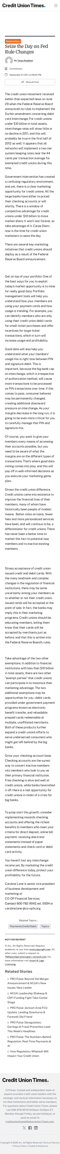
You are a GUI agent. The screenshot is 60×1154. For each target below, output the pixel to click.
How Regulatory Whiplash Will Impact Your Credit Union (27, 1053)
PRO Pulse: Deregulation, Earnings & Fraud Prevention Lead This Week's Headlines (28, 1027)
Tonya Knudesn (25, 60)
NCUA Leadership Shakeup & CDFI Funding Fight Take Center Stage (27, 998)
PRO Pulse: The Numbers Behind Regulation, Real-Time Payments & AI (29, 1041)
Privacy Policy (20, 1146)
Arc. (20, 1142)
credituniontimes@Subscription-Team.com (30, 1121)
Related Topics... (28, 920)
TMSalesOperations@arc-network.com (25, 957)
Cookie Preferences (38, 1146)
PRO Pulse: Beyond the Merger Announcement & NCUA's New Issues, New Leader (28, 983)
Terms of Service (51, 1142)
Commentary (13, 41)
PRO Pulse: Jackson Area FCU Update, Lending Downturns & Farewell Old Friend (27, 1012)
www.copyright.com (39, 949)
